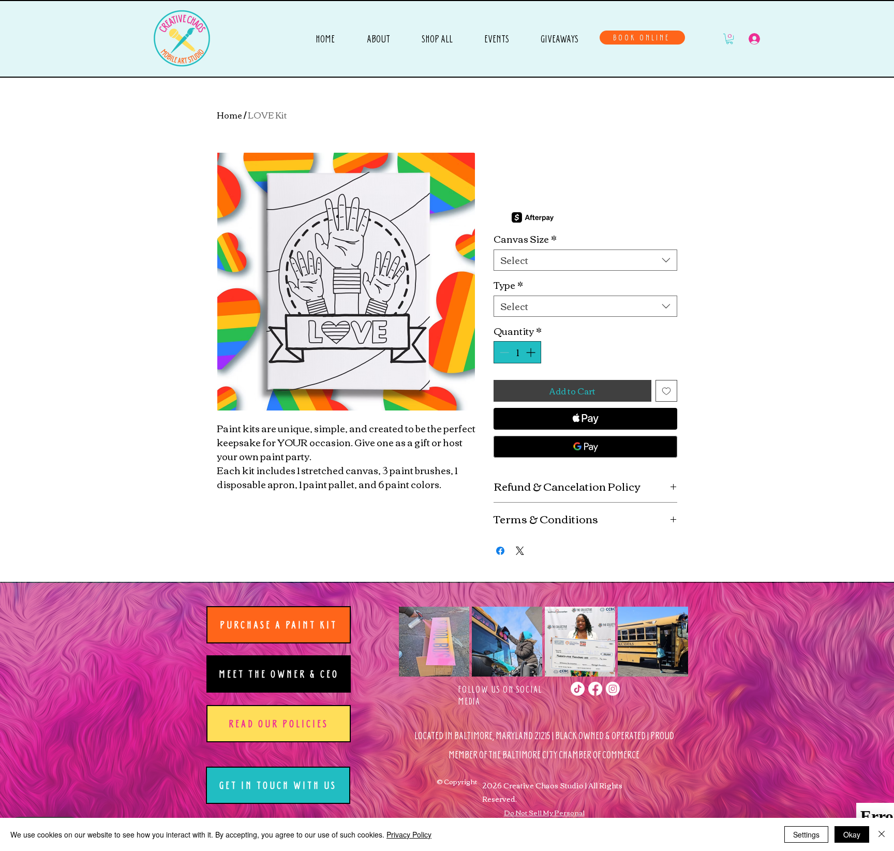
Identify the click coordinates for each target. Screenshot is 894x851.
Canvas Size (525, 239)
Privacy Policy (408, 834)
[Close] (881, 834)
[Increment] (532, 352)
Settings (806, 834)
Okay (851, 834)
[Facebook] (595, 689)
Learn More (577, 217)
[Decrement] (503, 352)
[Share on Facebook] (500, 551)
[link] (729, 39)
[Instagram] (613, 689)
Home (229, 115)
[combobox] (585, 260)
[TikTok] (578, 689)
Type (508, 285)
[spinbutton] (517, 352)
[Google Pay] (585, 447)
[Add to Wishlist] (666, 391)
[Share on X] (520, 551)
